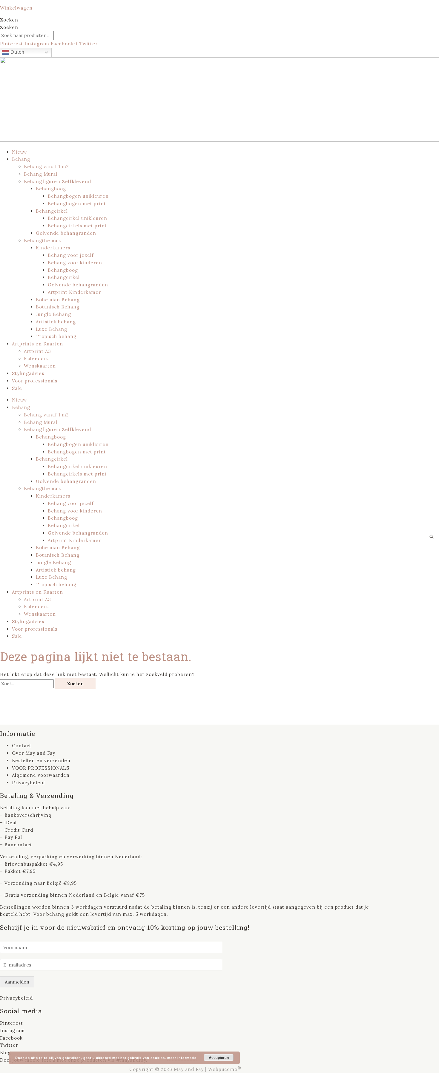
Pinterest (11, 1023)
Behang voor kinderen (75, 262)
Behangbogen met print (77, 203)
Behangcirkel (52, 211)
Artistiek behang (56, 322)
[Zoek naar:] (27, 683)
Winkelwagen (16, 8)
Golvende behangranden (66, 233)
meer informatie (182, 1057)
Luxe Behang (51, 329)
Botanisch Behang (57, 307)
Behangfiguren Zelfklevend (57, 181)
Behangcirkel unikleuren (77, 218)
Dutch (16, 52)
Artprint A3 (37, 351)
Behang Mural (40, 174)
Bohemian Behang (58, 299)
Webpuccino (224, 1069)
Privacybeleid (28, 782)
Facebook (11, 1038)
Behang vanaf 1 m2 (46, 166)
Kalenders (36, 359)
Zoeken (9, 20)
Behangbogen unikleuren (78, 196)
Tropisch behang (56, 336)
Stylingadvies (28, 373)
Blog (5, 1052)
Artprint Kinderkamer (74, 292)
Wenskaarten (40, 366)
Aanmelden (17, 982)
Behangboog (51, 189)
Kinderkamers (53, 248)
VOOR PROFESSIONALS (40, 768)
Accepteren (219, 1057)
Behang (21, 159)
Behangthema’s (42, 240)
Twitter (9, 1045)
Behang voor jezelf (71, 255)
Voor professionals (34, 381)
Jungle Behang (53, 314)
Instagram (12, 1030)
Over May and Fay (33, 753)
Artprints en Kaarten (37, 344)
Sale (17, 388)
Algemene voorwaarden (41, 775)
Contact (21, 745)
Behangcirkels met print (77, 226)
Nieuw (19, 152)
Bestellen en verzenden (41, 760)
